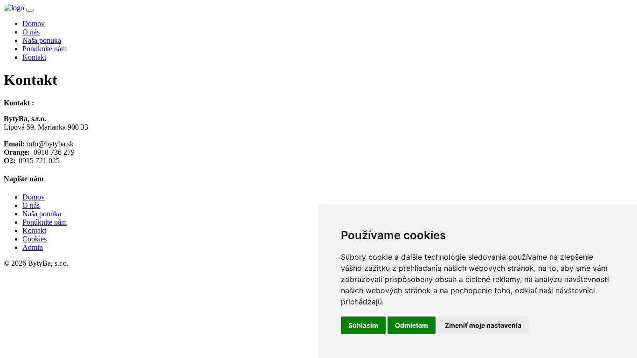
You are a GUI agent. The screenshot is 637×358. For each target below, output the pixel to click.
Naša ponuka (41, 40)
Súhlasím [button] (363, 325)
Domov (33, 24)
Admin (32, 247)
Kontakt (34, 57)
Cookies (34, 239)
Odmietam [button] (411, 325)
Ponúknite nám (44, 49)
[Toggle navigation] (30, 10)
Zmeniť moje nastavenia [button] (483, 325)
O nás (31, 32)
